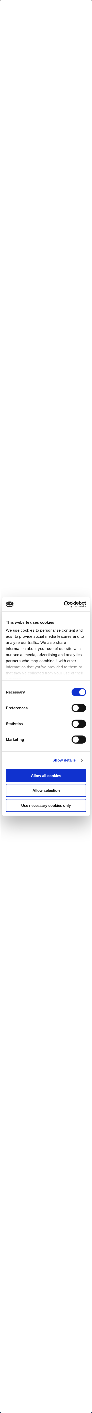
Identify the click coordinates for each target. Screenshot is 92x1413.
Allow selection (46, 790)
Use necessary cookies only (46, 805)
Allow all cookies (46, 775)
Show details (64, 760)
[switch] (79, 708)
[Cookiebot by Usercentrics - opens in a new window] (65, 604)
